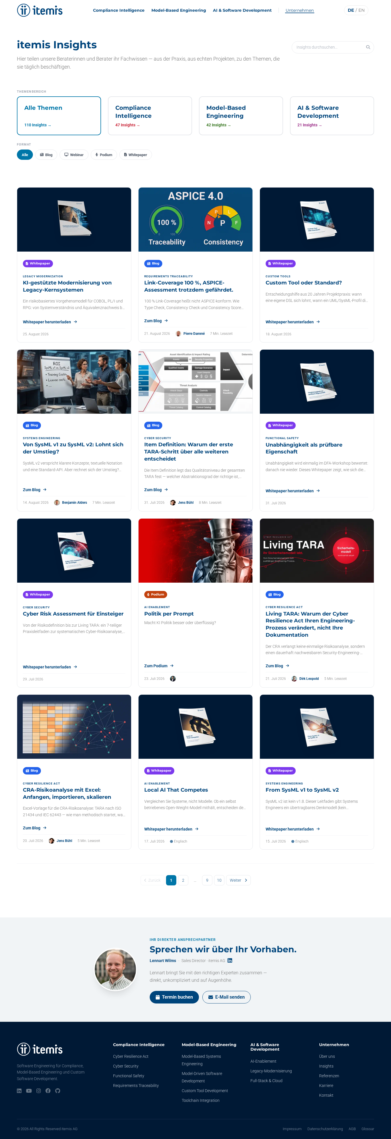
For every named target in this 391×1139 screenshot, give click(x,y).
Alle (25, 155)
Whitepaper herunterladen (47, 322)
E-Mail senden (230, 997)
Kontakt (326, 1095)
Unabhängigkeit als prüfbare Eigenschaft (304, 448)
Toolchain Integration (201, 1100)
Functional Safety (128, 1076)
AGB (352, 1129)
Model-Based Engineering (178, 10)
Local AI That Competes (176, 790)
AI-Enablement (263, 1061)
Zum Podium (155, 666)
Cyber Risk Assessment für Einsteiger (73, 614)
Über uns (327, 1056)
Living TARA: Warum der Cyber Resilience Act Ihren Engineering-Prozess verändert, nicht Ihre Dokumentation (310, 624)
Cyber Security (126, 1066)
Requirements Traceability (136, 1085)
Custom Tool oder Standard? (304, 283)
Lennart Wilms (163, 960)
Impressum (292, 1129)
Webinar (77, 155)
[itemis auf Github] (57, 1091)
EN (361, 10)
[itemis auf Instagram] (38, 1091)
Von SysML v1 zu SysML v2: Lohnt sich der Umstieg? (73, 448)
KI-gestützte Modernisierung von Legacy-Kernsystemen (67, 286)
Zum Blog (153, 320)
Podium (106, 155)
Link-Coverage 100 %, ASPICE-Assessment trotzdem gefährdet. (188, 286)
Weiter (235, 880)
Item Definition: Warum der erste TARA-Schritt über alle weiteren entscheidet (188, 451)
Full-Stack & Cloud (266, 1080)
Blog (48, 155)
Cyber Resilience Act (131, 1056)
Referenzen (329, 1076)
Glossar (368, 1129)
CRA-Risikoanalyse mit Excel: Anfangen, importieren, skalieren (67, 793)
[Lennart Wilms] (115, 969)
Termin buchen (177, 997)
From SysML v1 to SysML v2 (302, 790)
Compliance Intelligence (119, 10)
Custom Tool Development (205, 1090)
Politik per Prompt (169, 614)
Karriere (326, 1085)
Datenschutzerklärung (325, 1129)
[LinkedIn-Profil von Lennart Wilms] (230, 960)
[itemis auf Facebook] (48, 1091)
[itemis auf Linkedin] (19, 1091)
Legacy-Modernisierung (271, 1071)
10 (219, 880)
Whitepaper (138, 155)
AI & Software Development (242, 10)
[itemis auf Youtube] (29, 1091)
